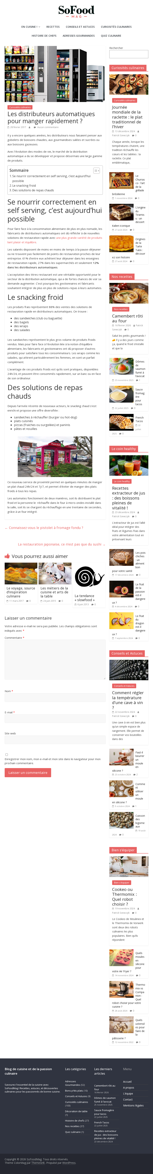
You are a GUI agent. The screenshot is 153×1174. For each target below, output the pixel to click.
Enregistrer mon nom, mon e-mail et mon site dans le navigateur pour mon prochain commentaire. (53, 761)
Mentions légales (133, 1105)
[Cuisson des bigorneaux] (121, 814)
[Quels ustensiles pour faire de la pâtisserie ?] (121, 1018)
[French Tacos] (121, 416)
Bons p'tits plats (74, 1090)
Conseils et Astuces (80, 26)
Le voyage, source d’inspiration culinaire (21, 592)
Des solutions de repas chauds (33, 190)
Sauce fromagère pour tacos (104, 1112)
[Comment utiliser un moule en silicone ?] (121, 782)
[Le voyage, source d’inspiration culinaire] (21, 565)
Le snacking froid (24, 186)
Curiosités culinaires (116, 26)
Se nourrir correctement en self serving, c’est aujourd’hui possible (51, 178)
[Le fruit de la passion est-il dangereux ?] (121, 582)
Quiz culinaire (111, 35)
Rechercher (116, 48)
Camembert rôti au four (127, 318)
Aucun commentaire (48, 127)
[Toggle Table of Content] (94, 171)
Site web (10, 733)
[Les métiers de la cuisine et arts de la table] (55, 565)
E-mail (10, 712)
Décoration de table (76, 1111)
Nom (9, 691)
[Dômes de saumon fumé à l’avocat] (121, 360)
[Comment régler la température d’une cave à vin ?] (129, 661)
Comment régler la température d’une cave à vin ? (128, 700)
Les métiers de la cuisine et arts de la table (54, 592)
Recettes (53, 26)
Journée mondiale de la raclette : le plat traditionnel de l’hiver (127, 117)
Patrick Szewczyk (120, 135)
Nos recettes (120, 309)
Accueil (127, 1081)
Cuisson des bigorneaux (140, 821)
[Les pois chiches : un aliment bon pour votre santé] (121, 551)
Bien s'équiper (121, 882)
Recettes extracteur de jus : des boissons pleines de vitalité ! (128, 498)
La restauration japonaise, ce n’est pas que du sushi (62, 544)
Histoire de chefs (44, 35)
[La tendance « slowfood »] (89, 565)
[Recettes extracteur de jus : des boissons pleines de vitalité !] (129, 457)
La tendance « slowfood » (85, 598)
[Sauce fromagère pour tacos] (121, 388)
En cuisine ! (29, 26)
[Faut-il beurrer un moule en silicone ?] (121, 750)
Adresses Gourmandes (79, 35)
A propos (128, 1087)
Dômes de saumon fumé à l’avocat (140, 369)
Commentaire (14, 637)
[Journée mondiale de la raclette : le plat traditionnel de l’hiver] (129, 76)
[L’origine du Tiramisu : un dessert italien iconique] (121, 206)
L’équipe (128, 1093)
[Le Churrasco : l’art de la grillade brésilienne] (121, 174)
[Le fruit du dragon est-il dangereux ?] (121, 614)
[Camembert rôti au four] (129, 285)
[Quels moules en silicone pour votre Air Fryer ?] (121, 951)
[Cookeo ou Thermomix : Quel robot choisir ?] (129, 858)
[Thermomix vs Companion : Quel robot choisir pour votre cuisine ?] (121, 983)
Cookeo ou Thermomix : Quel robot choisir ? (124, 896)
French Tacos (139, 419)
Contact (128, 1099)
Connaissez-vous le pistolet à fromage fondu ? (44, 527)
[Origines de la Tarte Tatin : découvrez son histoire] (121, 237)
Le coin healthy (122, 481)
